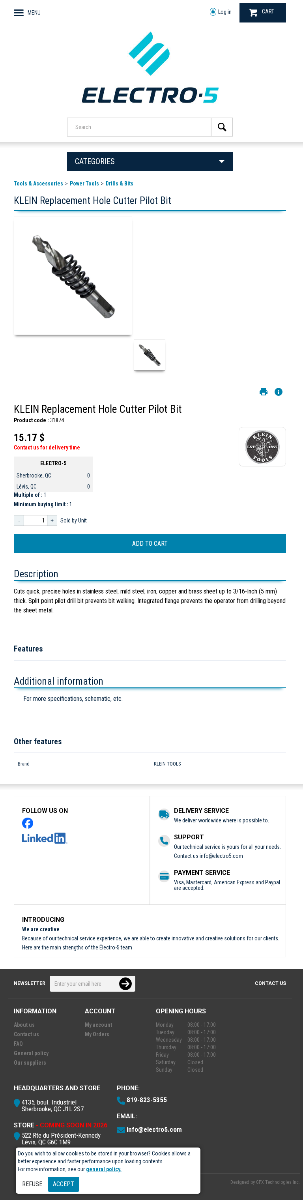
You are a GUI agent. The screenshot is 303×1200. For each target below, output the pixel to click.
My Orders (97, 1034)
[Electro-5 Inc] (150, 107)
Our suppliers (30, 1063)
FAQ (18, 1044)
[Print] (263, 392)
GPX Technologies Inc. (278, 1182)
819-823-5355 (147, 1100)
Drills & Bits (119, 183)
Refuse (32, 1184)
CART (268, 11)
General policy (31, 1053)
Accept (63, 1184)
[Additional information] (278, 392)
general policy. (104, 1169)
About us (24, 1025)
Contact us (270, 983)
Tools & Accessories (38, 183)
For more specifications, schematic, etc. (73, 698)
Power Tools (84, 183)
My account (98, 1025)
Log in (225, 12)
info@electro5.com (221, 856)
